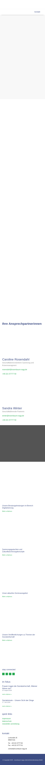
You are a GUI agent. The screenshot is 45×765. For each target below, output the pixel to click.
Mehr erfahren (7, 511)
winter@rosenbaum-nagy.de (13, 416)
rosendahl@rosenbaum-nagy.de (14, 369)
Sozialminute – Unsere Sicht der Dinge (18, 700)
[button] (3, 12)
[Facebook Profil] (3, 674)
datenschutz (7, 721)
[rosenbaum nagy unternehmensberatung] (10, 4)
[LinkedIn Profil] (10, 674)
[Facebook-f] (23, 4)
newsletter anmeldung (10, 724)
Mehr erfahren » (7, 694)
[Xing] (27, 4)
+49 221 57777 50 (9, 374)
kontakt (37, 12)
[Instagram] (32, 4)
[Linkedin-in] (36, 4)
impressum (6, 718)
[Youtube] (41, 4)
